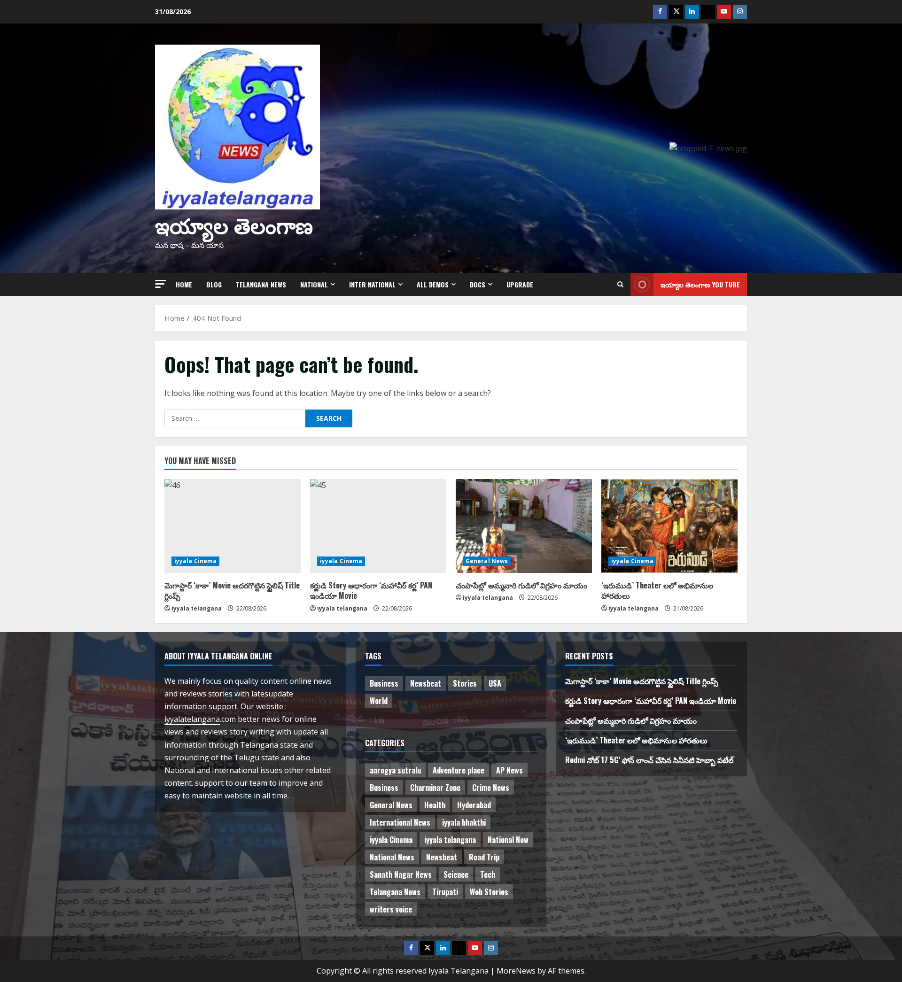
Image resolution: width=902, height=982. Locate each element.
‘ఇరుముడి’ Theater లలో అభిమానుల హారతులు (657, 590)
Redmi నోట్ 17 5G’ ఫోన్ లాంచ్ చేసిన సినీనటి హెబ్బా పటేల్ (649, 759)
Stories (465, 683)
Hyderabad (474, 805)
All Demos (433, 284)
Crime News (490, 787)
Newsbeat (425, 683)
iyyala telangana (196, 608)
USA (495, 683)
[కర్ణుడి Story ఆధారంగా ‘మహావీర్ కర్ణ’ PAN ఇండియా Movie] (378, 526)
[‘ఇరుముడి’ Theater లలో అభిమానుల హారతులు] (669, 526)
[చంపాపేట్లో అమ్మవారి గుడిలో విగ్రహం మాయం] (524, 526)
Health (434, 805)
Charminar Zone (435, 787)
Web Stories (489, 891)
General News (487, 561)
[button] (160, 284)
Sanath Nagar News (401, 874)
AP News (509, 770)
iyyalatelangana (192, 719)
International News (400, 822)
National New (508, 839)
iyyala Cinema (195, 561)
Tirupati (445, 891)
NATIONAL (314, 284)
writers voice (391, 909)
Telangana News (261, 284)
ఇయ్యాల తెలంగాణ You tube (700, 284)
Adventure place (458, 770)
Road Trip (484, 857)
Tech (487, 874)
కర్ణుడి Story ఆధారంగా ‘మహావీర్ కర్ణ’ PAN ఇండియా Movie (371, 590)
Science (455, 874)
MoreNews (516, 971)
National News (392, 857)
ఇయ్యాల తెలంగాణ (234, 224)
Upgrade (519, 284)
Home (184, 284)
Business (384, 683)
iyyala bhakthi (464, 822)
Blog (214, 284)
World (379, 700)
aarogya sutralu (395, 770)
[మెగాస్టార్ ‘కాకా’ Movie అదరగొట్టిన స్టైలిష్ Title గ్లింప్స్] (232, 526)
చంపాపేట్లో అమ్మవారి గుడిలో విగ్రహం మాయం (521, 585)
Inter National (372, 284)
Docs (477, 284)
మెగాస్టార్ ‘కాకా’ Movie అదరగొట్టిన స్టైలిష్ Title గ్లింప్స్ (232, 590)
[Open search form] (620, 284)
